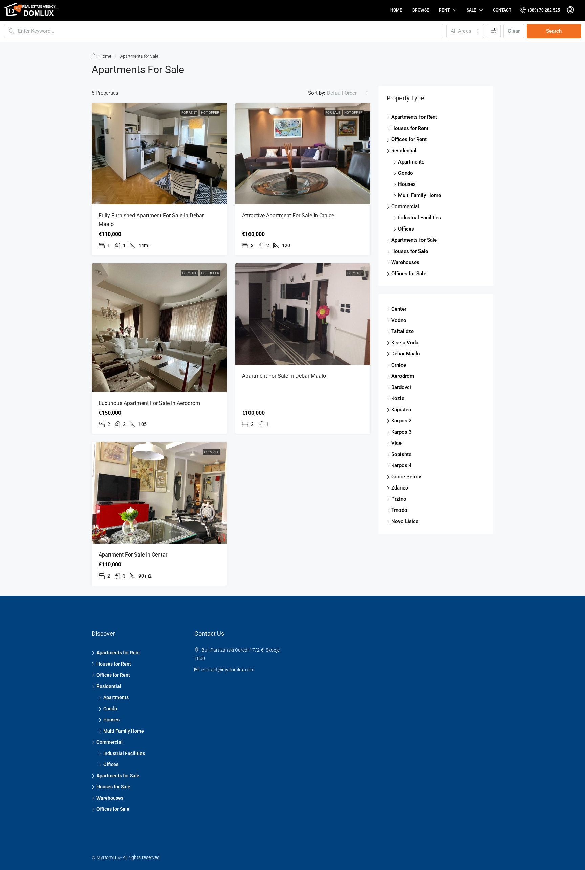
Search (554, 31)
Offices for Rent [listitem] (409, 139)
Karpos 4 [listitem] (401, 465)
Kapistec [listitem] (401, 410)
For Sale (332, 112)
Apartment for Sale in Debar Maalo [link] (284, 376)
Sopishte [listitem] (401, 454)
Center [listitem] (398, 309)
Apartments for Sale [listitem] (414, 240)
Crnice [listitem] (398, 365)
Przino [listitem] (398, 499)
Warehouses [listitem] (405, 262)
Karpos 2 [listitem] (401, 421)
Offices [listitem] (406, 229)
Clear (514, 31)
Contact (502, 10)
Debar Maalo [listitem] (405, 354)
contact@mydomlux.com (227, 669)
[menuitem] (539, 10)
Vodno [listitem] (398, 320)
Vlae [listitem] (396, 443)
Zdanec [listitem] (399, 488)
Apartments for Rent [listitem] (414, 117)
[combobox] (465, 31)
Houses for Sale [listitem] (409, 251)
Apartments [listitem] (411, 162)
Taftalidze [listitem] (402, 331)
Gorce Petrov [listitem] (406, 477)
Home (396, 10)
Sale (471, 10)
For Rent (189, 112)
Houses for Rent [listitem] (409, 128)
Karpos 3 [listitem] (401, 432)
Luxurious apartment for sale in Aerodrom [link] (149, 403)
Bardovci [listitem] (401, 387)
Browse (420, 10)
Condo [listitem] (405, 173)
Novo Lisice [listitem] (404, 521)
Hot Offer (210, 112)
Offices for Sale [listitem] (408, 273)
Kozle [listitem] (397, 398)
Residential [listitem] (403, 151)
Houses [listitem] (407, 184)
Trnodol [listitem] (400, 510)
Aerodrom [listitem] (402, 376)
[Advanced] (494, 31)
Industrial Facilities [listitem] (419, 218)
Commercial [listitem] (405, 206)
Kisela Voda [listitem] (404, 343)
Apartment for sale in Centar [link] (133, 554)
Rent (444, 10)
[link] (159, 153)
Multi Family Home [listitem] (419, 195)
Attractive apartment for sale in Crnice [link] (288, 215)
